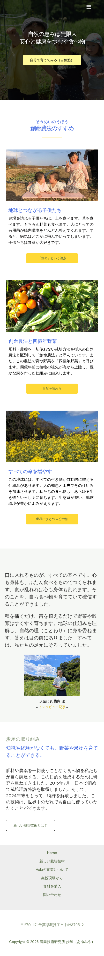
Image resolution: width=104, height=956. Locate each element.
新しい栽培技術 (52, 861)
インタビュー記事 (52, 707)
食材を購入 (52, 886)
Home (52, 853)
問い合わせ (52, 895)
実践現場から (52, 878)
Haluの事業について (52, 870)
